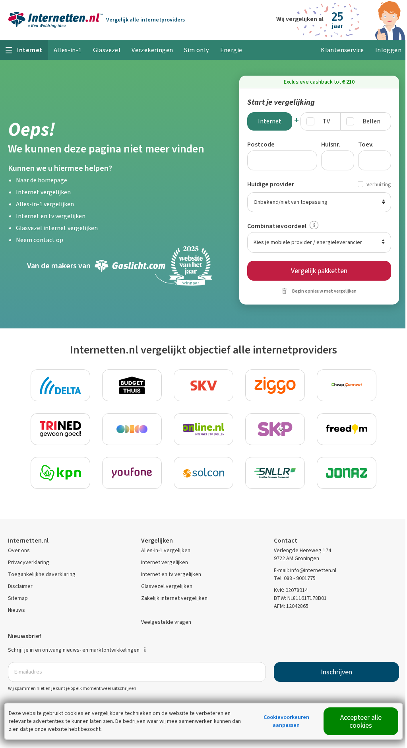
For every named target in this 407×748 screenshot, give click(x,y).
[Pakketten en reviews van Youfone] (132, 473)
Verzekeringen (152, 50)
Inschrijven (336, 672)
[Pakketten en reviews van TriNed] (60, 429)
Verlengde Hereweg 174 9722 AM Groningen (302, 554)
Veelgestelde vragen (166, 622)
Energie (231, 50)
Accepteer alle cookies (361, 721)
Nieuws (16, 610)
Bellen (371, 121)
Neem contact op (39, 240)
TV (326, 121)
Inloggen (388, 50)
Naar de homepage (41, 180)
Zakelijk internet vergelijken (174, 598)
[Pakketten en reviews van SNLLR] (275, 473)
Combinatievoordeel (276, 226)
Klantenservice (342, 50)
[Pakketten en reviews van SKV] (203, 385)
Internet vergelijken (43, 192)
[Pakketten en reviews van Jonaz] (346, 473)
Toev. (366, 144)
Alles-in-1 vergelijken (45, 204)
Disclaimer (20, 586)
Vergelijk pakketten (319, 270)
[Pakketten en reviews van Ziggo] (275, 385)
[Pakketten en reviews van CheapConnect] (346, 385)
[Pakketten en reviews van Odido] (132, 429)
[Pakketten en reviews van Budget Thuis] (132, 385)
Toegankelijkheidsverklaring (42, 574)
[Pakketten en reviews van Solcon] (203, 473)
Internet (269, 121)
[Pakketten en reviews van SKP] (275, 429)
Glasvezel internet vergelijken (57, 228)
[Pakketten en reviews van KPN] (60, 473)
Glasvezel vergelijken (166, 586)
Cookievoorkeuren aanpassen (286, 721)
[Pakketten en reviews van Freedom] (346, 429)
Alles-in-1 (68, 50)
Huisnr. (330, 144)
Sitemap (18, 598)
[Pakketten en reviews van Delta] (60, 385)
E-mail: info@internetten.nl (305, 570)
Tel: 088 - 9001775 (295, 578)
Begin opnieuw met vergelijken (324, 291)
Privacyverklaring (28, 562)
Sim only (196, 50)
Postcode (261, 144)
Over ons (19, 550)
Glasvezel (107, 50)
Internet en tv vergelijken (50, 216)
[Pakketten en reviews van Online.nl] (203, 429)
